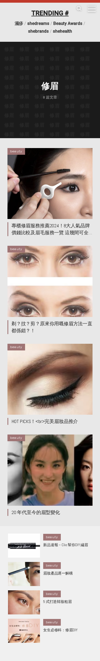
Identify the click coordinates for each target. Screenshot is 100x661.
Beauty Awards (67, 23)
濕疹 (19, 23)
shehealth (62, 31)
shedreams (38, 23)
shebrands (38, 31)
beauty (16, 151)
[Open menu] (92, 9)
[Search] (79, 8)
